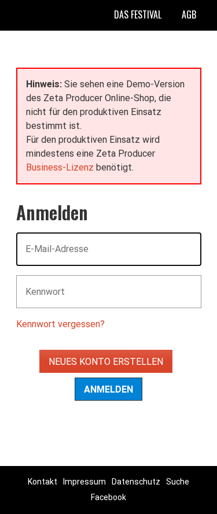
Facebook (108, 497)
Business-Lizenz (60, 167)
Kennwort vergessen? (60, 324)
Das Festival (137, 14)
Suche (177, 481)
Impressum (84, 481)
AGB (189, 14)
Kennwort (41, 285)
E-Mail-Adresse (50, 242)
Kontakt (42, 481)
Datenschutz (136, 481)
